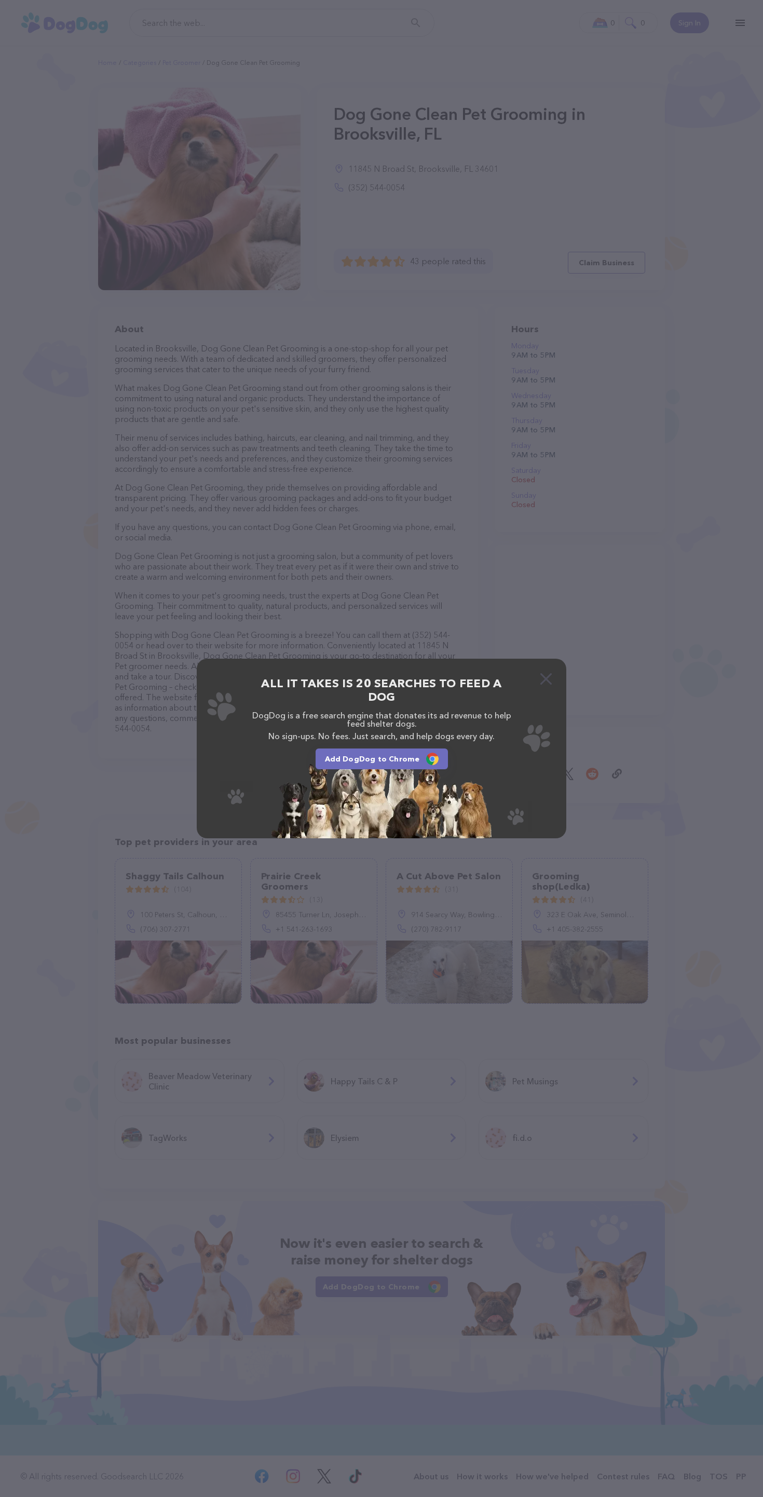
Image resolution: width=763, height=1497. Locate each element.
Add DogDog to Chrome (372, 759)
